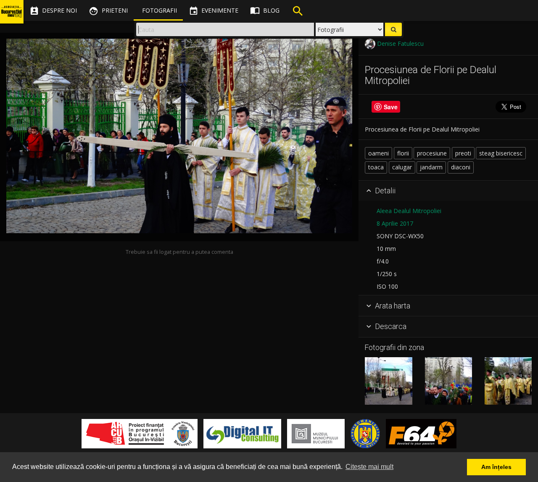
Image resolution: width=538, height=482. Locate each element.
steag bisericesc (500, 153)
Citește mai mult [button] (369, 466)
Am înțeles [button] (496, 467)
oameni (378, 153)
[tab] (448, 191)
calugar (402, 167)
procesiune (432, 153)
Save (391, 107)
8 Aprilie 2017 (395, 223)
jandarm (431, 167)
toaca (376, 167)
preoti (463, 153)
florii (403, 153)
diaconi (460, 167)
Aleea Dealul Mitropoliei (409, 211)
